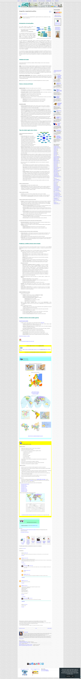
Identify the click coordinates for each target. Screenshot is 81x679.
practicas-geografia (56, 179)
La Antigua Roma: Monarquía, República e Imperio (59, 117)
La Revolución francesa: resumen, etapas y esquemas (59, 124)
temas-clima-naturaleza (57, 187)
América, (38, 479)
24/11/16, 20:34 (31, 565)
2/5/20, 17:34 (30, 598)
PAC (56, 16)
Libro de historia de (57, 27)
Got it (73, 676)
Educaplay (31, 480)
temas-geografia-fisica (56, 195)
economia (55, 151)
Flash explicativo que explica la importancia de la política (28, 529)
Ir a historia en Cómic (33, 541)
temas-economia (56, 189)
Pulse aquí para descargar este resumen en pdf (28, 341)
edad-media (55, 153)
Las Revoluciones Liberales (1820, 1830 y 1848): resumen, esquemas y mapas (58, 104)
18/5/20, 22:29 (28, 574)
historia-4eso (55, 165)
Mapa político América (24, 486)
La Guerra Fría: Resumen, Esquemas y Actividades (58, 97)
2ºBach (60, 16)
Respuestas (23, 596)
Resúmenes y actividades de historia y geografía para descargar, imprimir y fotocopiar (59, 137)
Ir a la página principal (48, 541)
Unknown (25, 570)
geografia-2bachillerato (56, 157)
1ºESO (55, 16)
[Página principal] (43, 664)
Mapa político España (24, 491)
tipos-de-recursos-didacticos (57, 200)
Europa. (44, 479)
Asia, (42, 479)
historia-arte (55, 166)
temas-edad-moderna (56, 193)
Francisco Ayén (26, 565)
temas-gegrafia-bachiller (57, 194)
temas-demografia (56, 188)
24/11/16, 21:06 (28, 570)
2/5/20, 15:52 (25, 585)
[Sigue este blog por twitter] (28, 664)
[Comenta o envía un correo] (41, 664)
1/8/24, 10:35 (25, 604)
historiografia (55, 169)
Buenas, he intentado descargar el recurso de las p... (25, 645)
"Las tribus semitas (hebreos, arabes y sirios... (25, 642)
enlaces (55, 155)
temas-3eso (55, 184)
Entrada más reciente (22, 628)
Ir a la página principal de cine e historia (38, 541)
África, (41, 479)
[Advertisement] (35, 654)
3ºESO (58, 16)
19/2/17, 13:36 (26, 580)
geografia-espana (56, 158)
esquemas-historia (56, 156)
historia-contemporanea (57, 167)
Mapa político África (24, 485)
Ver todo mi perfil (21, 638)
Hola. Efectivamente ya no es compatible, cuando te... (26, 644)
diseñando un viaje (34, 525)
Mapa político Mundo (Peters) (25, 484)
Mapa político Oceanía (24, 490)
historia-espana (56, 168)
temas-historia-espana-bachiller (58, 196)
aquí (50, 38)
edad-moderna (55, 154)
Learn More (68, 676)
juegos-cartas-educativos (57, 170)
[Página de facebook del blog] (30, 664)
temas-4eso (55, 185)
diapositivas (42, 322)
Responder (22, 555)
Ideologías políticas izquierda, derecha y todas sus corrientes (57, 23)
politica (54, 178)
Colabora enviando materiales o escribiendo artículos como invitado (58, 71)
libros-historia (55, 172)
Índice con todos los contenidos (25, 669)
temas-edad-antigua (56, 190)
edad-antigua (55, 152)
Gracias (20, 643)
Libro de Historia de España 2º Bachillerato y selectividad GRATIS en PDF (59, 76)
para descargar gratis (57, 29)
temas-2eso (55, 183)
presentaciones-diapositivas (57, 180)
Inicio (36, 628)
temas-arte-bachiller (56, 186)
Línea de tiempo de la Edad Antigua (58, 130)
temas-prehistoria (56, 199)
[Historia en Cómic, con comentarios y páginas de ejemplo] (33, 540)
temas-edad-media (56, 192)
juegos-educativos (56, 171)
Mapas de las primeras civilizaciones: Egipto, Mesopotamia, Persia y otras (59, 90)
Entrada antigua (49, 628)
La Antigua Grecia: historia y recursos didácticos (58, 83)
